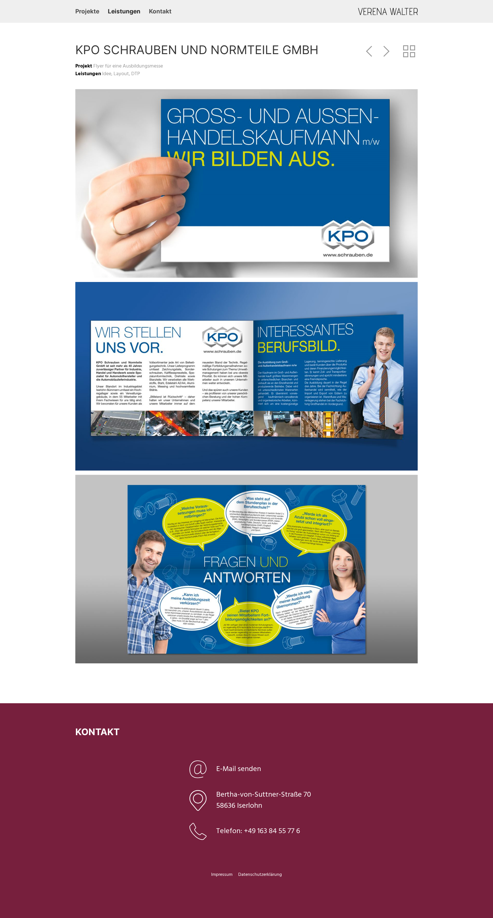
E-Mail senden (238, 769)
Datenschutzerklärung (260, 874)
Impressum (222, 874)
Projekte (87, 11)
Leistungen (124, 11)
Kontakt (160, 11)
